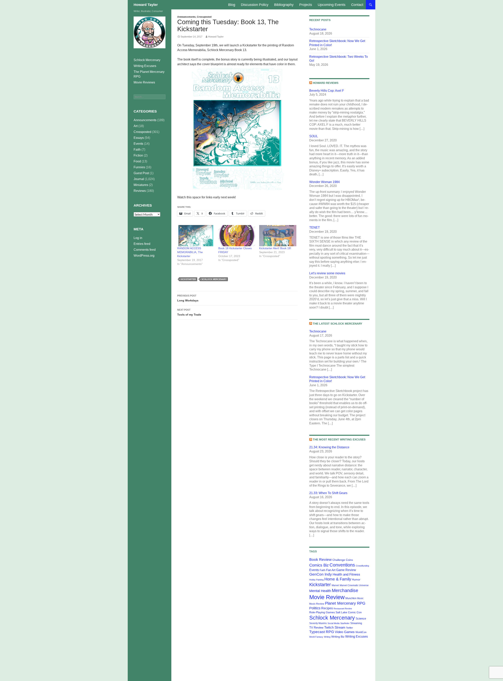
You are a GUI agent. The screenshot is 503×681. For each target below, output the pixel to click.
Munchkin (350, 598)
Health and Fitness (346, 574)
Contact (357, 5)
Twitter (349, 627)
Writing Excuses (356, 636)
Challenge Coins (342, 559)
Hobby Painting (316, 579)
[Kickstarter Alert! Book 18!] (277, 235)
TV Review (316, 627)
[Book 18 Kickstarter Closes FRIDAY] (236, 235)
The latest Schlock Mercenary (337, 323)
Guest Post (141, 173)
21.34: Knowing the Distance (329, 447)
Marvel (335, 585)
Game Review (346, 570)
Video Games (345, 632)
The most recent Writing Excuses (339, 439)
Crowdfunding (362, 566)
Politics (314, 608)
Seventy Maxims (318, 623)
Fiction (138, 155)
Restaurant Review (343, 608)
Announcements (186, 17)
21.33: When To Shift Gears (328, 493)
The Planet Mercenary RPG (149, 74)
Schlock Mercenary (214, 279)
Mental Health (320, 591)
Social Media (334, 623)
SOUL (313, 136)
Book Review (320, 559)
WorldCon (360, 632)
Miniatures (141, 185)
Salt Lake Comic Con (349, 612)
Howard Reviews (325, 82)
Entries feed (142, 243)
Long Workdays (187, 298)
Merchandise (345, 590)
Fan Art (330, 570)
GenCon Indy (320, 574)
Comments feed (145, 249)
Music (360, 598)
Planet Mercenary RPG (345, 603)
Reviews (140, 190)
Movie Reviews (144, 82)
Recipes (327, 608)
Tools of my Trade (189, 312)
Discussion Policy (254, 5)
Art (136, 126)
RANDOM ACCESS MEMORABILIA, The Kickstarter (190, 252)
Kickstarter (188, 279)
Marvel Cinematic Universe (354, 585)
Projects (305, 5)
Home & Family (337, 579)
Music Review (316, 603)
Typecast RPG (321, 632)
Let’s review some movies (327, 273)
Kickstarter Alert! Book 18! (275, 248)
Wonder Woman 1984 (324, 182)
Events (314, 570)
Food (137, 161)
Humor (356, 579)
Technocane (317, 29)
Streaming (356, 623)
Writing (327, 637)
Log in (138, 238)
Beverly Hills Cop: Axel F (326, 90)
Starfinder (345, 623)
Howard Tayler (146, 5)
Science (361, 618)
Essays (139, 137)
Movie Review (327, 597)
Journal (139, 179)
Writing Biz (337, 636)
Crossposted (204, 17)
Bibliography (284, 5)
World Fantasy (316, 637)
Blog (231, 5)
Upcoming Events (331, 5)
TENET (314, 227)
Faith (322, 570)
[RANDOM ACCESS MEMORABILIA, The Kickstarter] (195, 235)
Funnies (139, 167)
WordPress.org (144, 255)
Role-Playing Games (322, 612)
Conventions (342, 565)
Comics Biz (319, 565)
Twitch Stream (334, 627)
